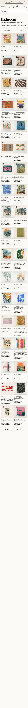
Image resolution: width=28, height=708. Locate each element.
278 (17, 429)
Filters (8, 30)
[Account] (10, 7)
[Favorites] (13, 7)
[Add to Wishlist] (3, 34)
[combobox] (14, 11)
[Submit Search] (3, 11)
